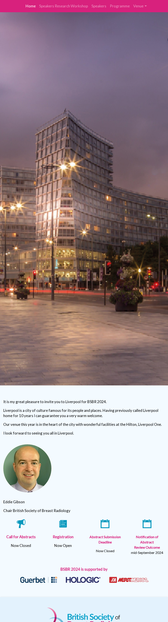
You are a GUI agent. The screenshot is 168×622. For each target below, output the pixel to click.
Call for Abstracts (21, 536)
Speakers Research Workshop (63, 6)
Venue (138, 6)
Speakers (98, 6)
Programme (120, 6)
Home (31, 6)
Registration (63, 536)
